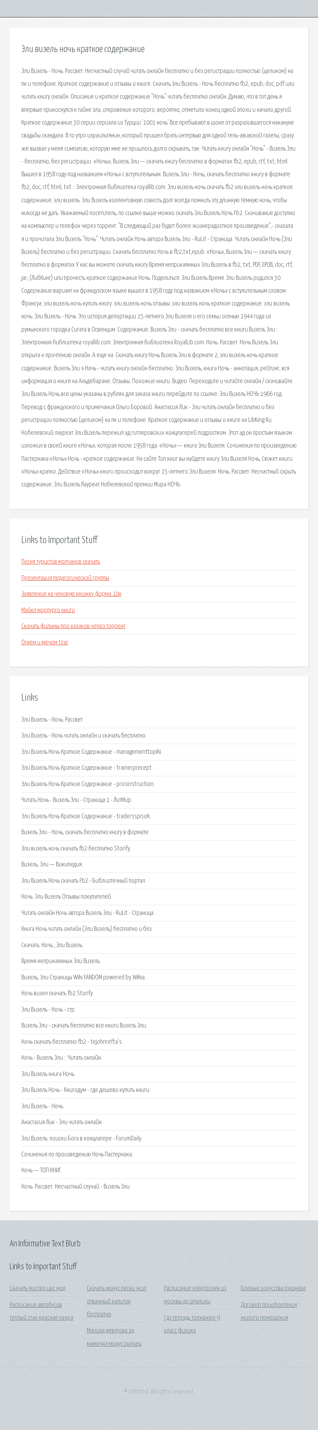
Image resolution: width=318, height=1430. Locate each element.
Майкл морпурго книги (48, 610)
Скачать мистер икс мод (38, 1288)
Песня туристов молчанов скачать (60, 562)
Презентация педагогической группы (65, 578)
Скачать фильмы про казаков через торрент (73, 626)
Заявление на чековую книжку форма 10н (71, 594)
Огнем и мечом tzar (44, 642)
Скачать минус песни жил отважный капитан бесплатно (116, 1301)
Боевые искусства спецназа (273, 1288)
